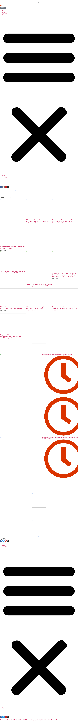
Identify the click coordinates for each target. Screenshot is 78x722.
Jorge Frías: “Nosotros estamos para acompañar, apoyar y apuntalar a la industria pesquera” (11, 336)
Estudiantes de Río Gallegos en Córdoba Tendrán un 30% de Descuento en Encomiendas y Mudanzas (64, 221)
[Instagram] (8, 187)
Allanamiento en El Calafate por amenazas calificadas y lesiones (12, 247)
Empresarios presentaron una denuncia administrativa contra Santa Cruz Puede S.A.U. (57, 354)
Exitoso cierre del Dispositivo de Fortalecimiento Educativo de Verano (11, 307)
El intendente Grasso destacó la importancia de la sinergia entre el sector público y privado (38, 221)
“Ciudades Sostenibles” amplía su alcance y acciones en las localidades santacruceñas (38, 308)
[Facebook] (1, 187)
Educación (3, 14)
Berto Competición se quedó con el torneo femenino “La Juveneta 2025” (12, 272)
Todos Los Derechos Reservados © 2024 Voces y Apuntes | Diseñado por (29, 720)
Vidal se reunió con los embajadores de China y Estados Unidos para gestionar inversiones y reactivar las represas (64, 275)
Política (3, 10)
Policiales (3, 11)
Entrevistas (4, 16)
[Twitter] (3, 717)
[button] (39, 95)
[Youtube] (6, 187)
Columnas (3, 15)
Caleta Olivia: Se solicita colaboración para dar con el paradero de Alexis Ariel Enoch (39, 285)
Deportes (3, 12)
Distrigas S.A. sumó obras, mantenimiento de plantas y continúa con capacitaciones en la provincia (64, 308)
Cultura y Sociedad (5, 13)
